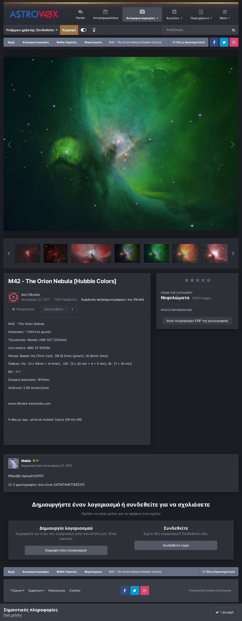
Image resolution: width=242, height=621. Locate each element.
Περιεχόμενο (200, 18)
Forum (80, 18)
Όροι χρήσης (13, 615)
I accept (226, 612)
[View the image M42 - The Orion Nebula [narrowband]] (185, 253)
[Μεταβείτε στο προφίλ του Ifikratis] (13, 297)
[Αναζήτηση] (233, 30)
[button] (9, 253)
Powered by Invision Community (210, 590)
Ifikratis (34, 295)
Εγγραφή (69, 30)
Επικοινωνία (56, 590)
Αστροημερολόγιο (105, 18)
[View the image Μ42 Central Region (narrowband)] (91, 253)
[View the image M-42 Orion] (215, 253)
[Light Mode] (94, 30)
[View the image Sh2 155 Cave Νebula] (56, 253)
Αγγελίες (172, 18)
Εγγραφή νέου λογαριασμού (66, 550)
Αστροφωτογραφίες (140, 18)
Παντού (217, 30)
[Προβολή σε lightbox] (121, 144)
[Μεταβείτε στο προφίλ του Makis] (13, 463)
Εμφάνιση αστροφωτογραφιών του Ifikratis (112, 299)
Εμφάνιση (36, 590)
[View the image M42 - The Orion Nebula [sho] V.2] (127, 253)
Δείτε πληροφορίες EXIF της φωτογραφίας (197, 321)
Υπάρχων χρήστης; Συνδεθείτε (30, 30)
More (224, 18)
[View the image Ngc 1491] (27, 253)
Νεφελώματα (175, 297)
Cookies (74, 590)
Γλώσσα (17, 590)
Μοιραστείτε (24, 309)
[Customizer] (83, 30)
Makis (26, 461)
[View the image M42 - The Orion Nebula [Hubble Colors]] (156, 253)
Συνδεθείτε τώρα (176, 545)
